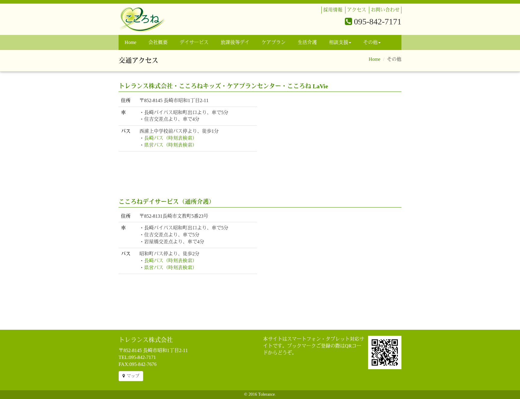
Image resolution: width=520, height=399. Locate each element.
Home (130, 42)
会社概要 (158, 42)
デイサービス (194, 42)
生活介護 (307, 42)
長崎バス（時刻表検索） (170, 138)
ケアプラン (274, 42)
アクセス (356, 9)
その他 (370, 42)
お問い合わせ (385, 9)
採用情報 (332, 9)
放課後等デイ (235, 42)
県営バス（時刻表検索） (170, 145)
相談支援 (338, 42)
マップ (133, 376)
